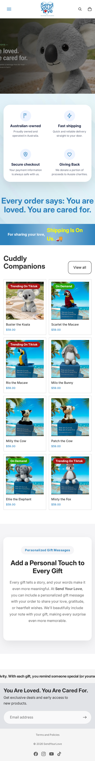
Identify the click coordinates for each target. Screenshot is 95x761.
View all (79, 267)
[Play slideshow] (45, 89)
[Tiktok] (59, 754)
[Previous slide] (7, 56)
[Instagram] (43, 754)
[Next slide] (87, 56)
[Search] (80, 9)
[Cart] (90, 9)
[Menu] (9, 9)
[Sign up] (84, 717)
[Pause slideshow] (38, 89)
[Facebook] (35, 754)
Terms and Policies (47, 734)
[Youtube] (51, 754)
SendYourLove (53, 743)
